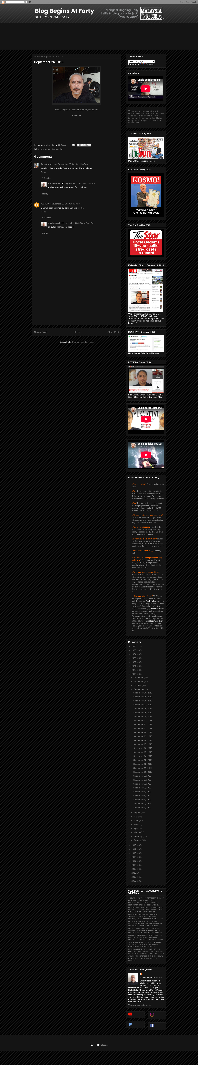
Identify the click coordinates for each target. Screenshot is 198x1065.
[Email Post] (73, 145)
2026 (134, 646)
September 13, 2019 (142, 760)
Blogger (104, 1045)
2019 (134, 674)
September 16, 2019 (142, 748)
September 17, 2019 (142, 744)
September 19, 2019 (142, 736)
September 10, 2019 (142, 772)
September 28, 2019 (142, 701)
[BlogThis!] (81, 145)
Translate (150, 64)
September (139, 689)
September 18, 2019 (142, 740)
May (136, 824)
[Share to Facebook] (86, 145)
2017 (134, 849)
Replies (47, 178)
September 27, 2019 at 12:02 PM (80, 183)
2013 (134, 865)
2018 (134, 845)
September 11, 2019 (142, 768)
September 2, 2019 (142, 803)
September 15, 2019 (142, 752)
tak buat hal (57, 149)
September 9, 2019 (142, 776)
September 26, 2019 (142, 708)
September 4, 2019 (142, 796)
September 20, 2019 (142, 732)
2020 (134, 670)
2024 (134, 654)
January (138, 840)
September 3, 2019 (142, 799)
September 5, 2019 (142, 791)
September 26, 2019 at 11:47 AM (73, 164)
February (138, 836)
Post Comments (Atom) (83, 342)
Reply (43, 172)
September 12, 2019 (142, 764)
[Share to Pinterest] (89, 145)
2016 (134, 853)
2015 (134, 857)
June (136, 820)
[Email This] (78, 145)
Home (77, 332)
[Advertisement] (76, 302)
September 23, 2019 (142, 720)
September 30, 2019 (142, 693)
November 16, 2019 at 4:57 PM (79, 223)
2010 (134, 877)
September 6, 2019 (142, 788)
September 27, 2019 (142, 704)
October (138, 685)
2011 (133, 873)
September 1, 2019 (142, 807)
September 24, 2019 (142, 716)
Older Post (113, 332)
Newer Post (40, 332)
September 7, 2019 (142, 784)
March (137, 832)
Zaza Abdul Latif (49, 164)
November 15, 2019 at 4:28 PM (65, 204)
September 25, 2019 (142, 712)
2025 (134, 650)
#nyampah (46, 149)
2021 (134, 666)
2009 (134, 881)
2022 (134, 662)
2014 (134, 861)
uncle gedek (54, 183)
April (136, 828)
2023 (134, 658)
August (137, 812)
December (139, 677)
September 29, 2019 (142, 696)
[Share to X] (84, 145)
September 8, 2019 (142, 780)
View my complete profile (139, 1005)
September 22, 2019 (142, 724)
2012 (134, 869)
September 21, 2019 (142, 728)
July (136, 816)
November (139, 681)
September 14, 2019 (142, 756)
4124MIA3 (46, 204)
